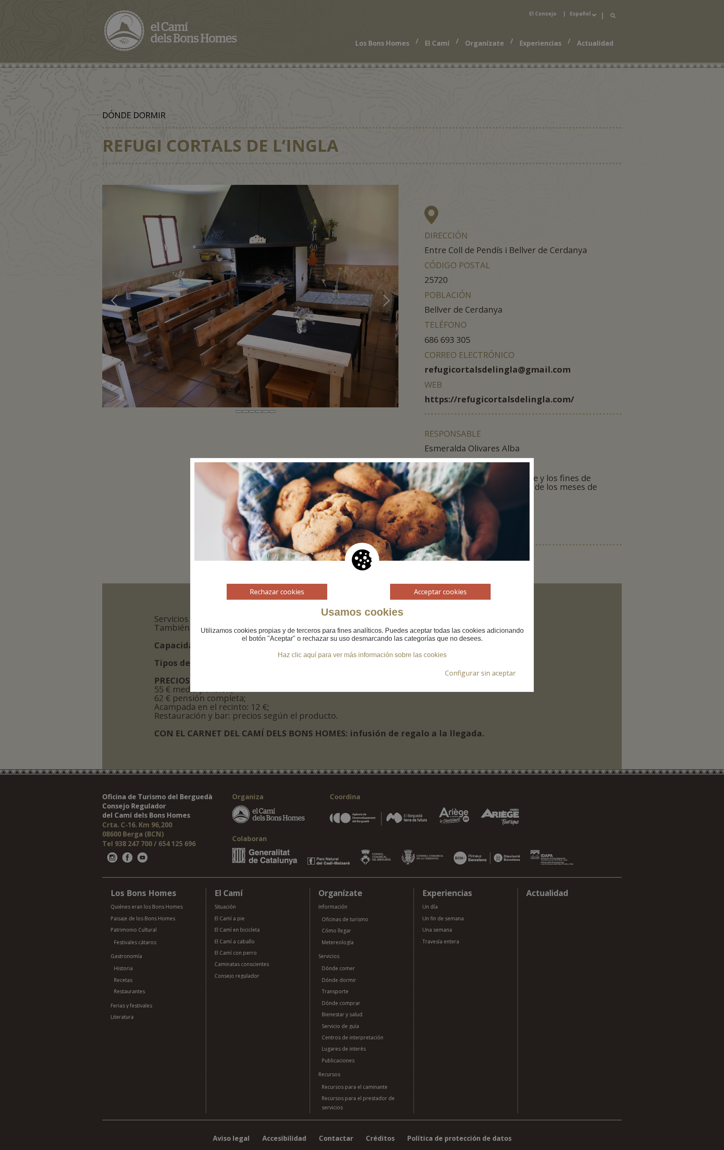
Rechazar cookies (277, 591)
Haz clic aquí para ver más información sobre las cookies (362, 654)
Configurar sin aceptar (480, 673)
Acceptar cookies (440, 591)
